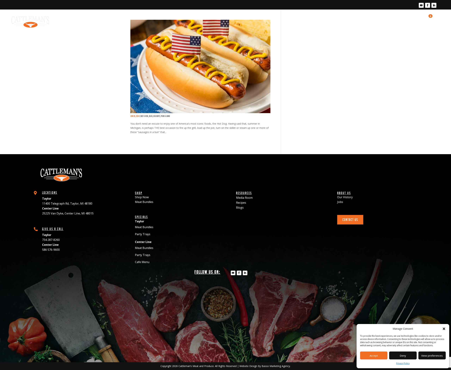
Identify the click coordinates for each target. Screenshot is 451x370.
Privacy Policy (403, 363)
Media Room (342, 18)
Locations (305, 18)
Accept (374, 355)
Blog (376, 18)
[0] (426, 22)
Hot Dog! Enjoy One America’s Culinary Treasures (168, 113)
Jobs (340, 202)
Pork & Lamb (165, 116)
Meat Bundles (144, 202)
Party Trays (142, 234)
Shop (289, 18)
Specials (323, 18)
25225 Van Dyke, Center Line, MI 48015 (68, 213)
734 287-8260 (51, 240)
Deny (403, 355)
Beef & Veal (144, 116)
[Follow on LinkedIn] (433, 5)
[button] (444, 329)
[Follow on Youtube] (421, 5)
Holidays (156, 116)
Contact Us (413, 20)
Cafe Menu (142, 262)
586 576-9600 (51, 250)
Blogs (240, 207)
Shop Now (142, 197)
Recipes (361, 18)
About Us (391, 18)
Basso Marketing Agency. (276, 366)
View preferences (432, 355)
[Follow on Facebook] (427, 5)
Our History (345, 197)
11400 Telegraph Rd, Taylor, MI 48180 (67, 203)
